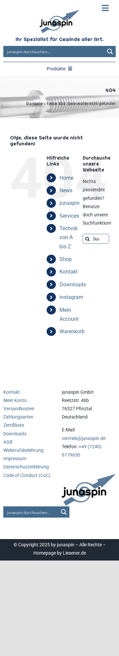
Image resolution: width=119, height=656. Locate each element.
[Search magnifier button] (110, 51)
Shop (66, 259)
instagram (71, 297)
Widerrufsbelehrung (23, 450)
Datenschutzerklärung (26, 466)
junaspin (70, 203)
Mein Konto (15, 400)
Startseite (34, 103)
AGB (8, 442)
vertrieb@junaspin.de (83, 438)
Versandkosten (18, 408)
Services (69, 216)
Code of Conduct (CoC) (27, 475)
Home (66, 178)
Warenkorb (72, 331)
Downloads (73, 284)
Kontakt (69, 272)
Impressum (14, 458)
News (66, 190)
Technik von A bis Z (69, 237)
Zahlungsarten (18, 416)
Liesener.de (74, 553)
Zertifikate (13, 425)
